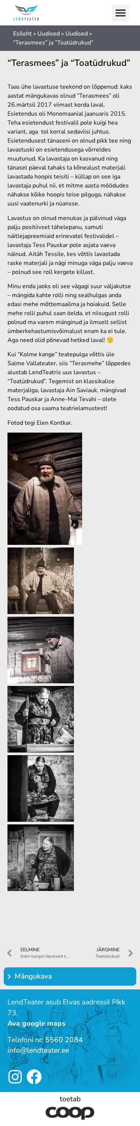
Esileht (22, 34)
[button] (120, 12)
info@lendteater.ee (38, 1050)
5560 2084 (64, 1040)
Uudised (48, 34)
